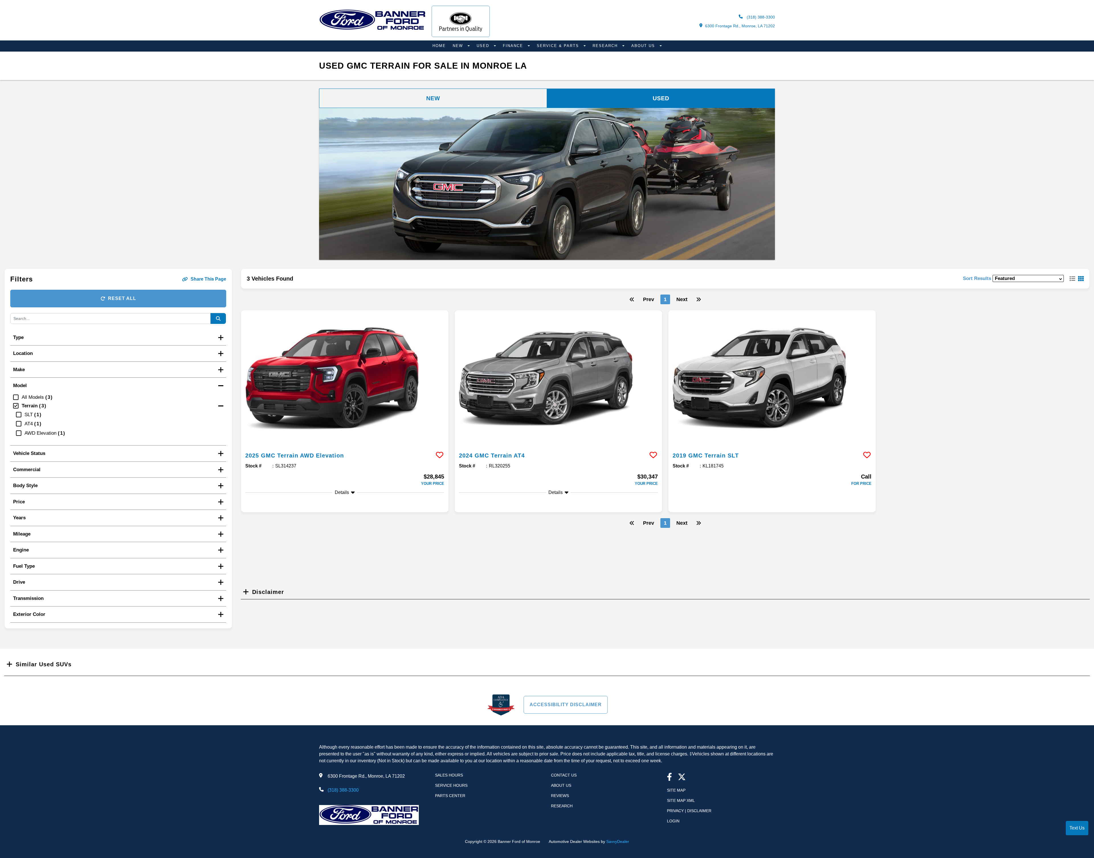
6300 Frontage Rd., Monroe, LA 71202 (740, 26)
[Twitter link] (682, 777)
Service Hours (451, 785)
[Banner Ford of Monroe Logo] (372, 29)
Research (606, 46)
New (459, 46)
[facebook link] (669, 777)
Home (439, 46)
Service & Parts (559, 46)
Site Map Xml (681, 800)
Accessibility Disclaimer (566, 704)
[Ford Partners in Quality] (461, 21)
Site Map (676, 790)
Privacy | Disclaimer (689, 810)
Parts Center (450, 795)
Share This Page (208, 279)
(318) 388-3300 (760, 17)
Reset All (122, 298)
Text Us (1077, 828)
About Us (644, 46)
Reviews (560, 795)
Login (673, 821)
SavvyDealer (617, 841)
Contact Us (564, 775)
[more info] (344, 378)
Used (484, 46)
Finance (514, 46)
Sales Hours (449, 775)
